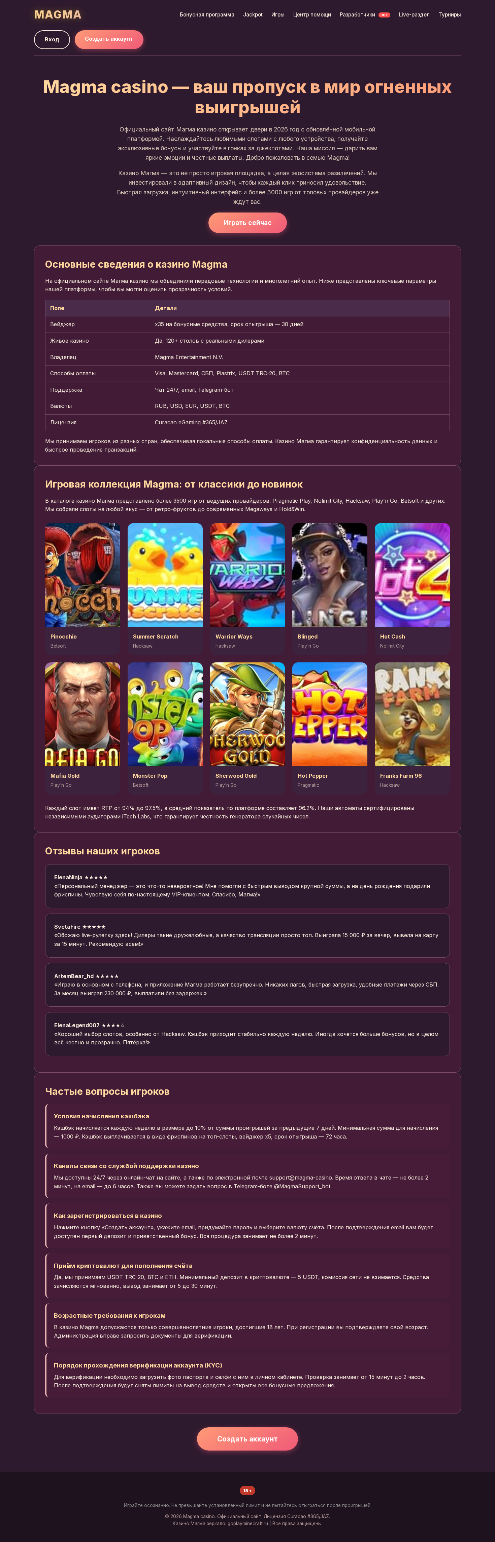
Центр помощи (312, 14)
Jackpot (253, 14)
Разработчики (364, 14)
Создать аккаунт (109, 38)
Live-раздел (414, 14)
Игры (278, 14)
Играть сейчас (248, 223)
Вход (52, 39)
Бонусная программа (207, 14)
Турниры (449, 14)
